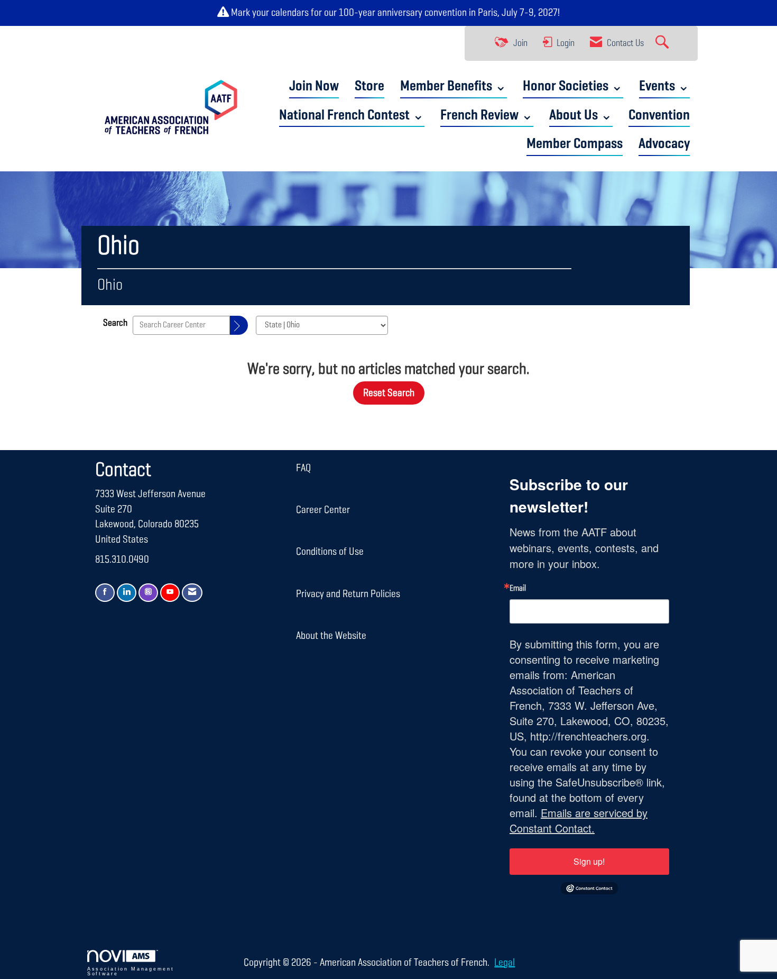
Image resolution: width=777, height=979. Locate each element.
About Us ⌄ (581, 115)
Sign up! (589, 861)
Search (115, 323)
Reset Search (388, 393)
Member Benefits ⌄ (453, 86)
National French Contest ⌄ (351, 115)
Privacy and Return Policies (348, 594)
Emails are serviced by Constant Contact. (579, 820)
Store (369, 86)
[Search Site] (663, 43)
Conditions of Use (330, 552)
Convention (659, 115)
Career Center (323, 510)
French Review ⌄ (486, 115)
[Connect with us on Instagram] (148, 592)
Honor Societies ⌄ (573, 86)
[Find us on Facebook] (105, 592)
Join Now (314, 86)
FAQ (303, 468)
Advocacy (664, 144)
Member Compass (574, 144)
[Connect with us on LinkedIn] (126, 592)
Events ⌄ (664, 86)
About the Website (331, 636)
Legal (504, 962)
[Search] (239, 325)
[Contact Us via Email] (192, 592)
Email (518, 588)
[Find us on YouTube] (170, 592)
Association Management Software (130, 971)
